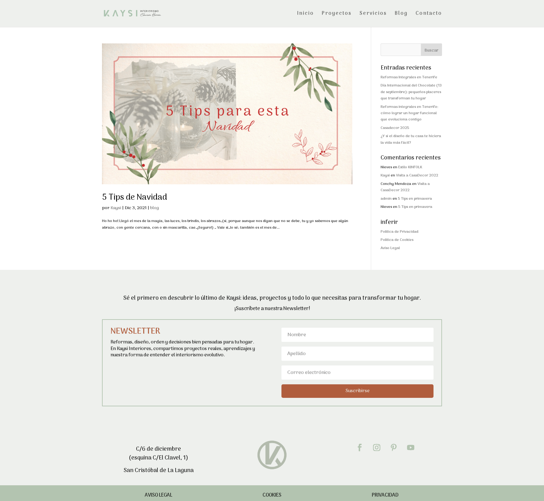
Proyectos (337, 14)
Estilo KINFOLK (410, 167)
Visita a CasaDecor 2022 (417, 175)
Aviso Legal (390, 248)
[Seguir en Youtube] (411, 447)
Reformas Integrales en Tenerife (409, 77)
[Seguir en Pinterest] (394, 447)
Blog (401, 14)
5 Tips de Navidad (134, 197)
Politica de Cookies (397, 240)
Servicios (373, 14)
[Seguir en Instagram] (377, 447)
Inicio (305, 14)
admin (386, 199)
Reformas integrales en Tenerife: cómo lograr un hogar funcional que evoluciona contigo (409, 113)
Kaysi (115, 208)
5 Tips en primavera (415, 199)
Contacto (429, 14)
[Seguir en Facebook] (360, 447)
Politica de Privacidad (399, 232)
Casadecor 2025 (395, 128)
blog (154, 208)
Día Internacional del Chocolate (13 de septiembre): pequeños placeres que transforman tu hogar (411, 92)
